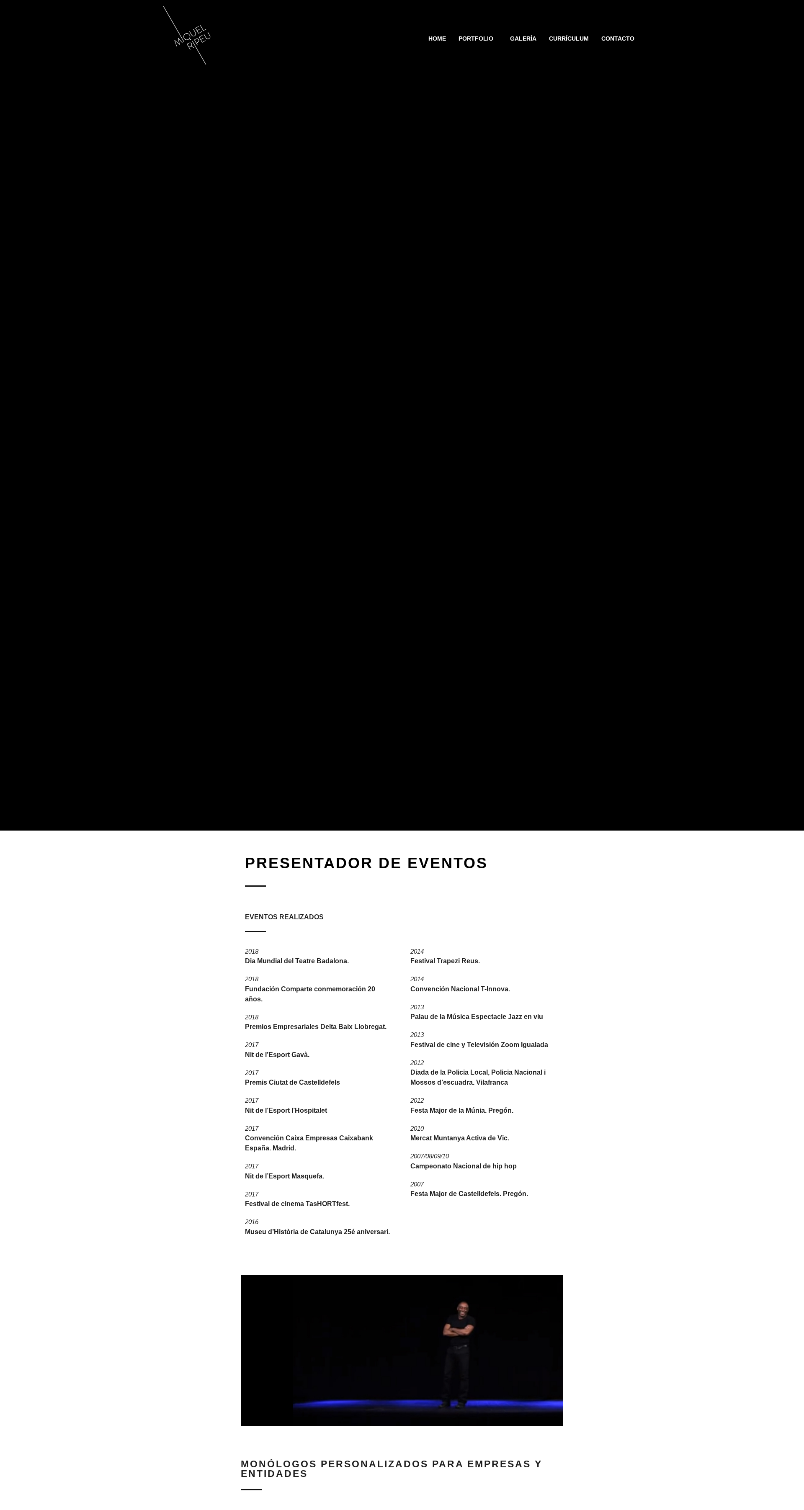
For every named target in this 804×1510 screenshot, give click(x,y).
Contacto (617, 38)
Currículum (569, 38)
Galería (523, 38)
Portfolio (476, 38)
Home (437, 38)
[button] (478, 38)
